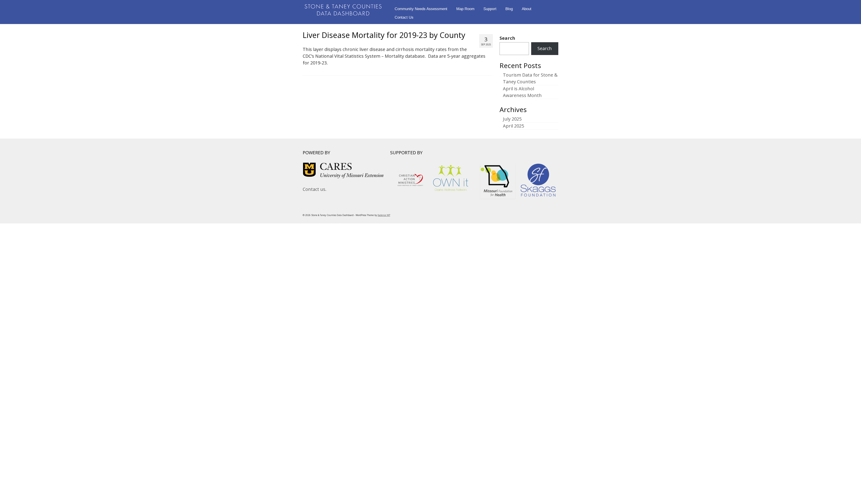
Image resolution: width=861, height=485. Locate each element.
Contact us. (314, 189)
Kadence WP (384, 215)
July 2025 (512, 119)
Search (507, 38)
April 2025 (513, 126)
